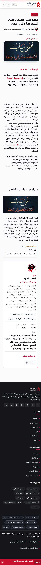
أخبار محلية (34, 427)
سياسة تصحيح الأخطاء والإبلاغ (13, 517)
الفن (37, 432)
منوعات (34, 14)
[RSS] (6, 405)
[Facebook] (38, 405)
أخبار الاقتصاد (33, 436)
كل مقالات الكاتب (28, 356)
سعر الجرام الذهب (33, 489)
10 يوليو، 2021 (33, 34)
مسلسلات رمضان (33, 498)
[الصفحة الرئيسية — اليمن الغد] (33, 4)
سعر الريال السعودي (32, 493)
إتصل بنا (35, 467)
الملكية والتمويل (33, 527)
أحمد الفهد (30, 29)
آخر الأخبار (35, 458)
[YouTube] (27, 405)
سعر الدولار (18, 493)
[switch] (14, 4)
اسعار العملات (33, 471)
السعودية (14, 144)
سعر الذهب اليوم (9, 502)
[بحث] (9, 4)
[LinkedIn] (22, 405)
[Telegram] (12, 405)
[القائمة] (3, 4)
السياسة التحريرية (32, 476)
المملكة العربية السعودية (13, 254)
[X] (33, 405)
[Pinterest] (17, 405)
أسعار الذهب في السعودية (29, 548)
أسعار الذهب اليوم (18, 489)
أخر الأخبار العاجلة (32, 462)
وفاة (19, 502)
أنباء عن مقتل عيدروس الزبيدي (23, 561)
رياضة (36, 440)
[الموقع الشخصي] (26, 362)
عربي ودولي (34, 423)
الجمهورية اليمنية (15, 78)
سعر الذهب (35, 507)
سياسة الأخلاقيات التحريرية (14, 522)
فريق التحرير (31, 522)
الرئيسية (35, 454)
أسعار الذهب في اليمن (32, 502)
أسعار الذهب (20, 498)
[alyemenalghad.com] (33, 362)
